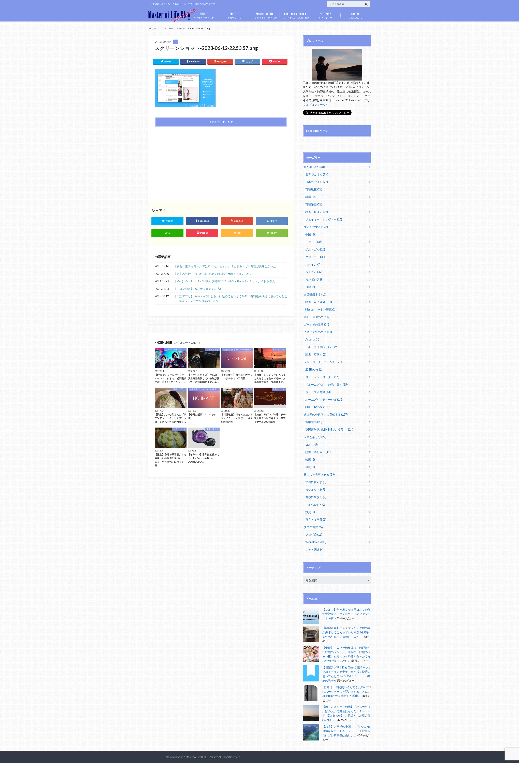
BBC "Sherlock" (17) (317, 407)
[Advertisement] (186, 159)
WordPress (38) (315, 542)
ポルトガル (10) (315, 249)
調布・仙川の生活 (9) (317, 317)
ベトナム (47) (313, 272)
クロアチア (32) (315, 257)
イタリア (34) (313, 242)
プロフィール (234, 15)
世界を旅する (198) (316, 227)
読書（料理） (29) (316, 212)
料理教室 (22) (313, 189)
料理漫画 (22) (313, 204)
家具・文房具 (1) (315, 519)
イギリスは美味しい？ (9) (321, 347)
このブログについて (204, 15)
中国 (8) (310, 234)
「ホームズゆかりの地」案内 (295, 15)
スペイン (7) (313, 264)
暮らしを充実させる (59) (319, 474)
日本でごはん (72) (316, 182)
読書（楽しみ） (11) (318, 452)
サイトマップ (325, 15)
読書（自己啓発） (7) (318, 302)
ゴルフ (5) (311, 444)
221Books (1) (313, 369)
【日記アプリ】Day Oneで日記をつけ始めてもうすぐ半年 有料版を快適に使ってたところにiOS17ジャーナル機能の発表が (230, 298)
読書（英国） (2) (315, 354)
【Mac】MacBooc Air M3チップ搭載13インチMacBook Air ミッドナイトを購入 (224, 281)
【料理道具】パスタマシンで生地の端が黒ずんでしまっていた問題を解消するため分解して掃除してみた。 (346, 632)
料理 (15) (310, 197)
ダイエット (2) (317, 504)
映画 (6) (310, 459)
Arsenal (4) (312, 339)
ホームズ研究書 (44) (318, 392)
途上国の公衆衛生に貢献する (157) (326, 414)
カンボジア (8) (314, 279)
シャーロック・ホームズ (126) (323, 362)
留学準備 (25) (313, 422)
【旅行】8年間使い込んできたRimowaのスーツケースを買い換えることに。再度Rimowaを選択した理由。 (346, 691)
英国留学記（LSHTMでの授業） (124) (329, 429)
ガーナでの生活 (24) (316, 324)
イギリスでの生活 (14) (318, 332)
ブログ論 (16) (313, 534)
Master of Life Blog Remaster (202, 757)
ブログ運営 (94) (313, 527)
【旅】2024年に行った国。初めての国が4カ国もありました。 (213, 273)
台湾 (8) (310, 287)
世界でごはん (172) (317, 174)
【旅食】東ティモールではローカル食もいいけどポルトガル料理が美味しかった (225, 266)
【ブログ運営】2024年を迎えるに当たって (201, 288)
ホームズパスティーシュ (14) (323, 399)
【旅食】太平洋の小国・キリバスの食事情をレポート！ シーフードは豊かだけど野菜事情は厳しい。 (346, 731)
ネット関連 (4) (314, 549)
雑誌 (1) (310, 467)
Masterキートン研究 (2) (320, 309)
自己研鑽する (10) (315, 294)
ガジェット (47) (315, 489)
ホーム (154, 28)
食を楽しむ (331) (314, 167)
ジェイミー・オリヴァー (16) (323, 219)
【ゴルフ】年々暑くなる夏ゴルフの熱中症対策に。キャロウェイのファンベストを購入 (346, 614)
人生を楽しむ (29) (315, 437)
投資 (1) (310, 512)
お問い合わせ (355, 15)
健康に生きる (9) (315, 497)
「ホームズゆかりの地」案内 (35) (326, 384)
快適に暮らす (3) (315, 482)
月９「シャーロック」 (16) (322, 377)
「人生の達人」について (264, 15)
